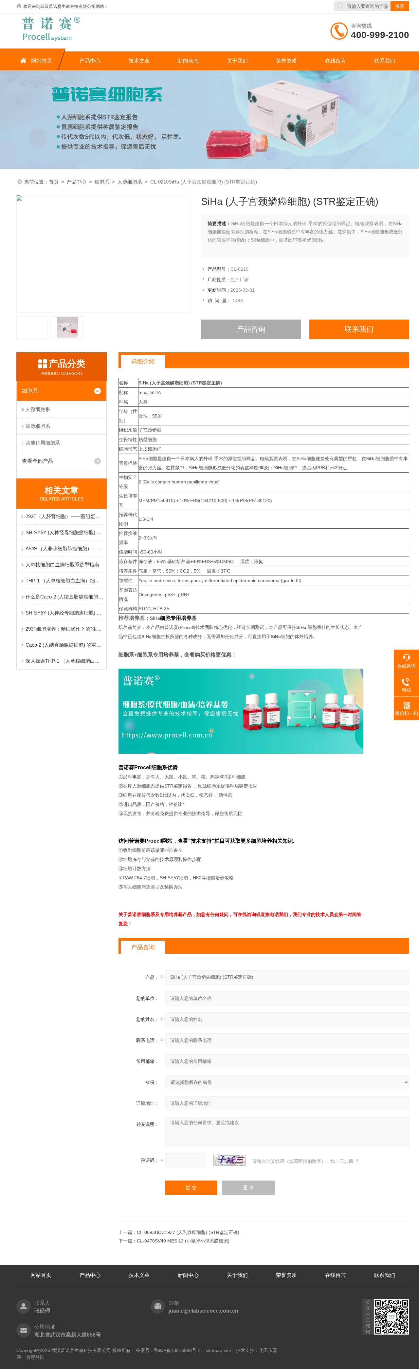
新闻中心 (188, 1275)
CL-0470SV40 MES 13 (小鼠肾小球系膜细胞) (183, 1240)
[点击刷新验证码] (229, 1160)
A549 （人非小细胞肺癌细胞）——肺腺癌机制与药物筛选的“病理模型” (65, 548)
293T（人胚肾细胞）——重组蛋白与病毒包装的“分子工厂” (65, 516)
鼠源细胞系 (38, 426)
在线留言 (335, 61)
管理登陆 (35, 1357)
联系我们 (384, 61)
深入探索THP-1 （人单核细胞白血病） (65, 661)
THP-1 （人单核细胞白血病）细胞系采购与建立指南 (65, 580)
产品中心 (90, 61)
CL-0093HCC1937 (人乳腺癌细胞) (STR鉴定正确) (188, 1232)
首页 (54, 182)
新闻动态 (188, 61)
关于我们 (237, 61)
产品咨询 (251, 329)
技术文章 (139, 61)
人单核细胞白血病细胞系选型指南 (62, 564)
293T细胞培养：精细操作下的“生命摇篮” (65, 629)
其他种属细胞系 (43, 442)
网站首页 (41, 61)
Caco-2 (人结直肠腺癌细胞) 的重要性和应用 (65, 645)
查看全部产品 (37, 461)
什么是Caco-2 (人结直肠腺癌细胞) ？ (65, 596)
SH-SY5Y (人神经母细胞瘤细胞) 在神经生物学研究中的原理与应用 (65, 532)
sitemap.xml (218, 1350)
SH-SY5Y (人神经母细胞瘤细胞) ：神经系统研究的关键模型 (65, 613)
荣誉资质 (286, 61)
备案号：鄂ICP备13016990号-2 (168, 1350)
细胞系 (102, 182)
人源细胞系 (130, 182)
